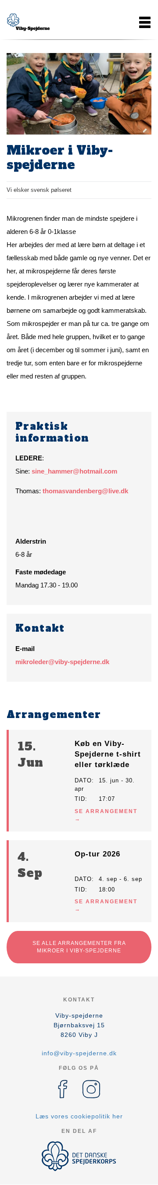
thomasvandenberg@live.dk (85, 491)
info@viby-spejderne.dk (79, 1053)
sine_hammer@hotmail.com (74, 471)
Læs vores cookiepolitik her (79, 1116)
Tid (80, 799)
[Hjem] (28, 22)
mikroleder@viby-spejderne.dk (62, 661)
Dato (83, 780)
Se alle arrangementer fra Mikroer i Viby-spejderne (79, 947)
